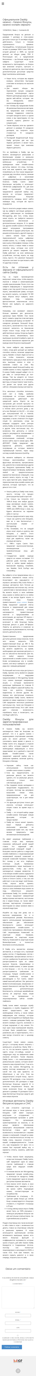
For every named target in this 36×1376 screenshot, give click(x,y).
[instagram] (18, 1371)
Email (18, 1320)
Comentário (18, 1284)
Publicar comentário (12, 1347)
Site (18, 1327)
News (15, 30)
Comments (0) (23, 30)
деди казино (22, 602)
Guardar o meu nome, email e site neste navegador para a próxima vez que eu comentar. (18, 1340)
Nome (18, 1312)
